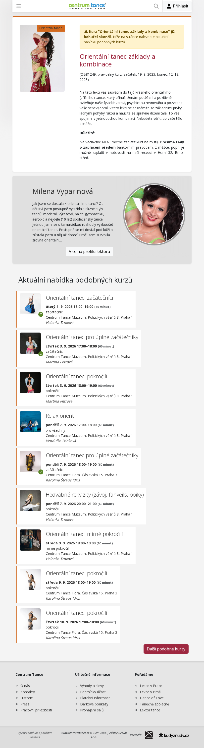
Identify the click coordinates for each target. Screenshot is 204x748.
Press (24, 704)
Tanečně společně (154, 704)
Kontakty (27, 692)
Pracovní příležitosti (36, 710)
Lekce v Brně (150, 692)
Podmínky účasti (93, 692)
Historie (26, 697)
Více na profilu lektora (89, 251)
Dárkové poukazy (94, 704)
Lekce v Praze (151, 685)
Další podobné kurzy (166, 649)
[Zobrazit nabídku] (18, 6)
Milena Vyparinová (62, 191)
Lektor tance (150, 710)
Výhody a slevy (92, 685)
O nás (25, 685)
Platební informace (95, 697)
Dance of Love (152, 697)
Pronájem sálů (92, 710)
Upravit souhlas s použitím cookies (34, 735)
